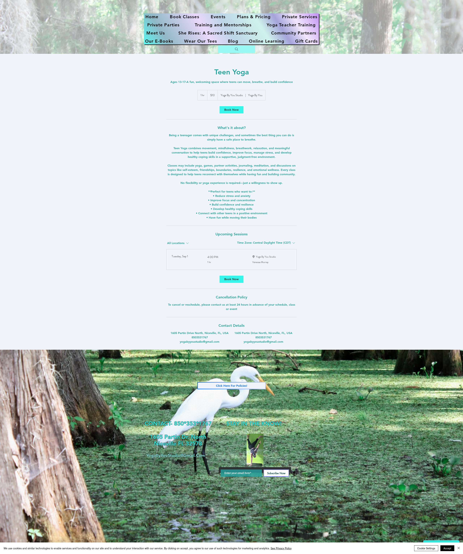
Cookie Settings (426, 548)
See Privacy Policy (281, 548)
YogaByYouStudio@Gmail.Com (175, 455)
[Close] (458, 548)
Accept (447, 548)
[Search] (236, 49)
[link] (231, 109)
